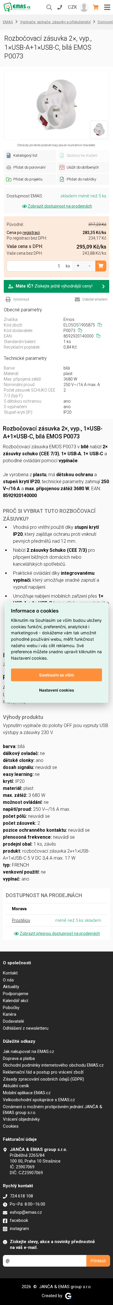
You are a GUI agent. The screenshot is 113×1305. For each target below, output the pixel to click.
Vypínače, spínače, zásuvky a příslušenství (55, 22)
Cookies (11, 1126)
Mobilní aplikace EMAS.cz (27, 1092)
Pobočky (11, 1007)
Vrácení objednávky (21, 1119)
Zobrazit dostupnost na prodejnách (60, 206)
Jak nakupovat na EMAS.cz (28, 1051)
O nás (8, 980)
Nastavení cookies (56, 690)
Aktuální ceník (16, 1085)
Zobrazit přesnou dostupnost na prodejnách (60, 933)
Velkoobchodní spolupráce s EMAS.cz (39, 1099)
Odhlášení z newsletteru (25, 1028)
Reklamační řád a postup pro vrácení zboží (43, 1072)
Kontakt (10, 973)
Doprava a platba (19, 1058)
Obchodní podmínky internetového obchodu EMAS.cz (53, 1065)
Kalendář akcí (15, 1000)
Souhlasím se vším (56, 675)
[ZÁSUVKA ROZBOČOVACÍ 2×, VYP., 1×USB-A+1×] (56, 105)
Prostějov (21, 920)
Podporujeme (15, 993)
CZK (72, 7)
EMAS (8, 22)
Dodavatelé (13, 1021)
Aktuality (11, 986)
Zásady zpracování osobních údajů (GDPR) (43, 1079)
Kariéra (9, 1014)
